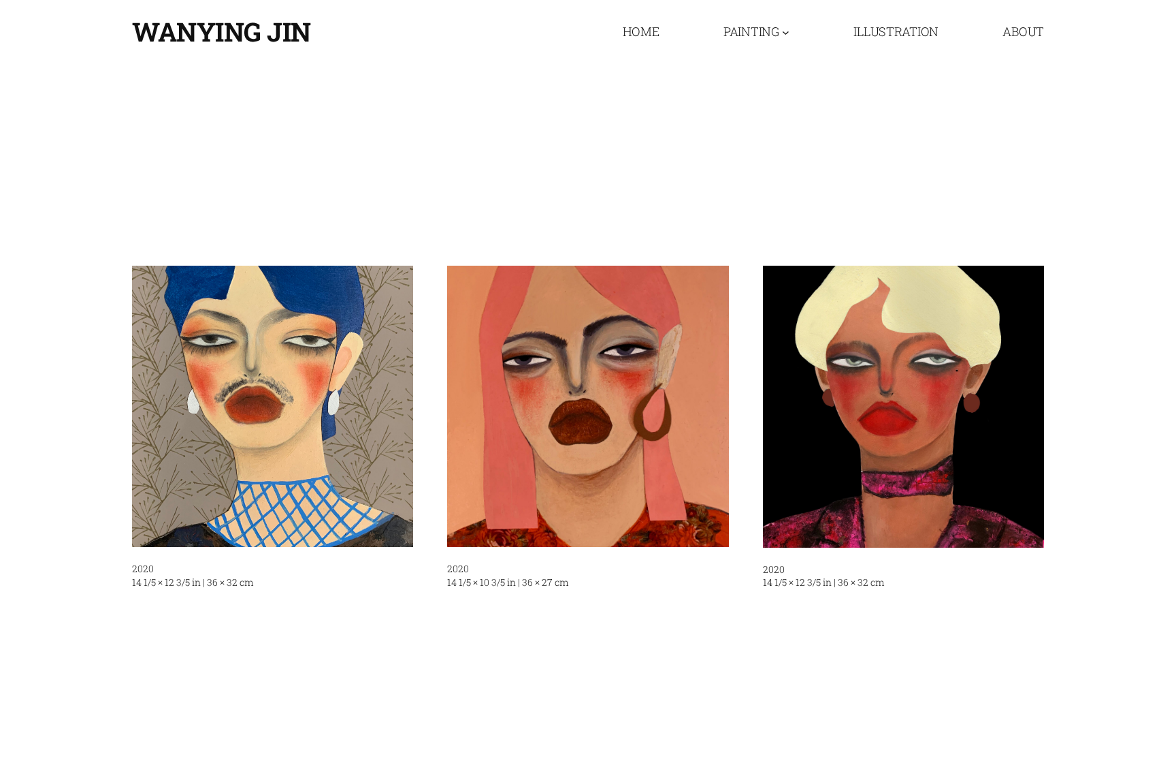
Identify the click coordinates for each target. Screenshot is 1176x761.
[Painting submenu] (785, 31)
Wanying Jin (221, 31)
